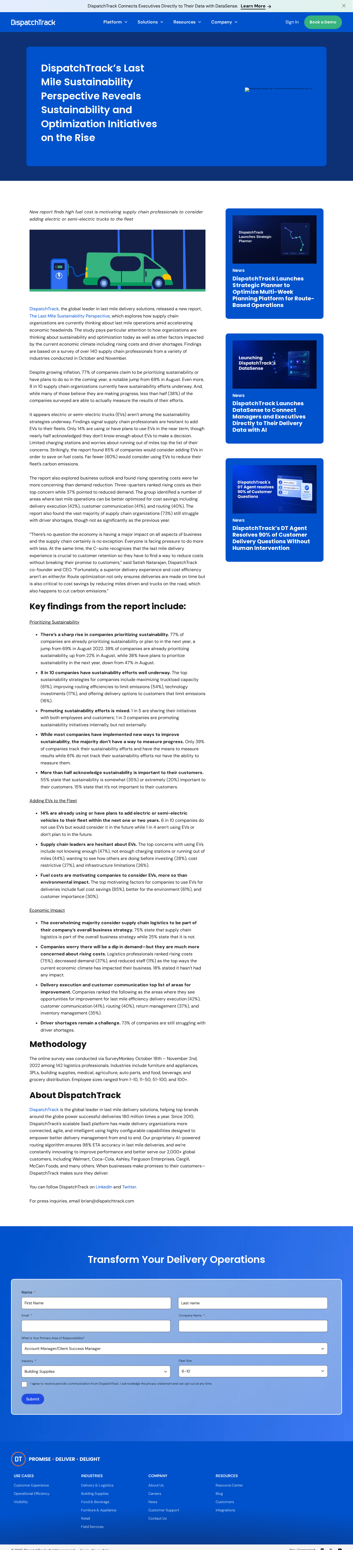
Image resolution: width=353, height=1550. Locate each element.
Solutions (148, 22)
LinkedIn (104, 1187)
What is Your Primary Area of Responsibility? (53, 1338)
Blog (219, 1493)
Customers (225, 1501)
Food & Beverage (95, 1501)
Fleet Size (185, 1361)
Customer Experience (31, 1485)
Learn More (253, 6)
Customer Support (163, 1510)
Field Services (92, 1526)
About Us (156, 1485)
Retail (85, 1518)
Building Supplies (95, 1493)
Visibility (21, 1501)
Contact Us (157, 1518)
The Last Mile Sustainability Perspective (70, 316)
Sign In (292, 22)
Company (221, 22)
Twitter (129, 1187)
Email (27, 1315)
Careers (154, 1493)
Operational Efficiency (31, 1493)
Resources (184, 22)
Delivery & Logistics (97, 1485)
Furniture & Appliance (98, 1510)
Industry (29, 1361)
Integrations (225, 1510)
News (152, 1501)
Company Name (192, 1315)
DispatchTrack (44, 309)
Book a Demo (323, 22)
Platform (112, 22)
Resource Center (229, 1485)
